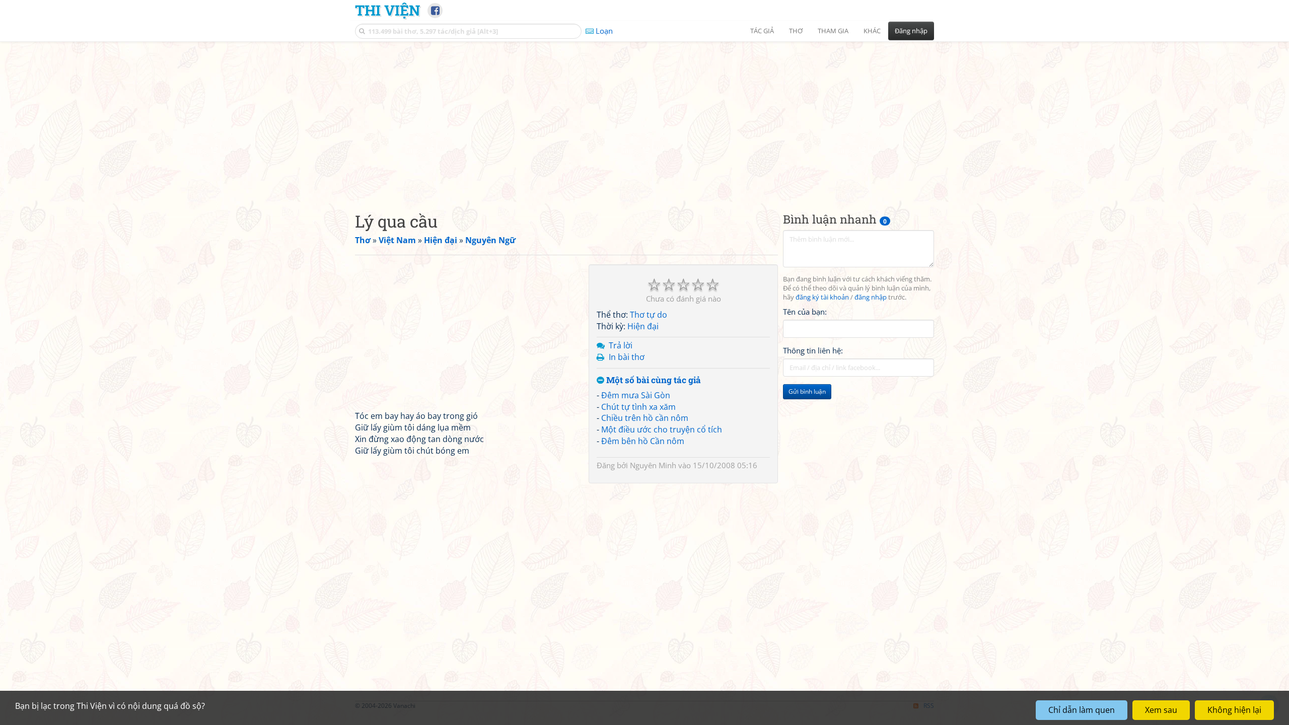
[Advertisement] (644, 118)
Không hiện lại (1234, 709)
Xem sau (1161, 709)
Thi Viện (387, 10)
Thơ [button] (796, 30)
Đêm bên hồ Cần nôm (642, 441)
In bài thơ (626, 356)
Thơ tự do (648, 314)
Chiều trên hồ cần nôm (644, 417)
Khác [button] (872, 30)
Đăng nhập (911, 30)
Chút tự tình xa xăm (638, 406)
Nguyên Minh (653, 465)
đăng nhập (870, 297)
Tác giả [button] (762, 30)
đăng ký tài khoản (822, 297)
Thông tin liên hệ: (813, 350)
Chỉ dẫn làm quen (1081, 709)
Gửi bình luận (807, 391)
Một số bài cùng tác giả (652, 380)
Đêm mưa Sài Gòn (635, 395)
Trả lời (620, 345)
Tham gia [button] (833, 30)
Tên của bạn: (805, 312)
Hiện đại (643, 326)
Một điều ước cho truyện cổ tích (661, 429)
